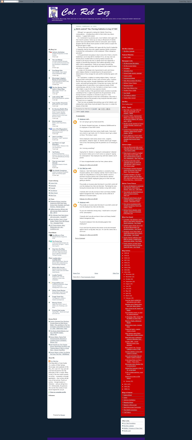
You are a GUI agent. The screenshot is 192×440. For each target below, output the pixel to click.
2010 (125, 386)
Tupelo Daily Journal (130, 98)
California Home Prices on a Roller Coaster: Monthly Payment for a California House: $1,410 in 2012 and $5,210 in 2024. (60, 113)
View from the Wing (58, 249)
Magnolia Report (128, 85)
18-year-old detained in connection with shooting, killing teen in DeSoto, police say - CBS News (134, 187)
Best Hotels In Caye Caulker (60, 104)
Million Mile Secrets (58, 267)
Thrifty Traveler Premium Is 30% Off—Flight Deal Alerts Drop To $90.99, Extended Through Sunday (59, 253)
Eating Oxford (128, 395)
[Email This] (102, 109)
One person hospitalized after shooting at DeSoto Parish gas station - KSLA (132, 205)
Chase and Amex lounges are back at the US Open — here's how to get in (60, 244)
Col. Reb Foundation (130, 423)
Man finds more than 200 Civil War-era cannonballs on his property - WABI (132, 111)
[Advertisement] (59, 37)
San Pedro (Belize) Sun (130, 88)
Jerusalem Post (128, 71)
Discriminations (57, 121)
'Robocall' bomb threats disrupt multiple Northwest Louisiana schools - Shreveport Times (132, 199)
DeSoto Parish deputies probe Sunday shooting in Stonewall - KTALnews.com (133, 211)
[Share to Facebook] (107, 109)
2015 (125, 265)
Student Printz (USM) (130, 90)
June (127, 288)
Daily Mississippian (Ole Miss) (132, 80)
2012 (125, 272)
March (128, 295)
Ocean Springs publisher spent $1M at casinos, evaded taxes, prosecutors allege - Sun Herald (133, 239)
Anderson (83, 119)
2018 (125, 258)
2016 (125, 262)
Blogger (62, 415)
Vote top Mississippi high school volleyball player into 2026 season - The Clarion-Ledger (133, 148)
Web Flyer (53, 195)
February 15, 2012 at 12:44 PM (89, 235)
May (127, 291)
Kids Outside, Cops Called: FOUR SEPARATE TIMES (59, 72)
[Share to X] (105, 109)
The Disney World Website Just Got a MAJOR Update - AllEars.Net (59, 332)
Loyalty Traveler (57, 275)
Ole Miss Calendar (129, 51)
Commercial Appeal (129, 78)
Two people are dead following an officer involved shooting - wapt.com (133, 193)
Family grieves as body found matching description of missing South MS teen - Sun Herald (133, 245)
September (129, 281)
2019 (125, 255)
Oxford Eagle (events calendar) (133, 73)
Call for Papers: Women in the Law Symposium (60, 146)
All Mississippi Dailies (130, 66)
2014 (125, 267)
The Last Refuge (57, 60)
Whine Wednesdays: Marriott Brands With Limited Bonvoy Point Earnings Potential (60, 263)
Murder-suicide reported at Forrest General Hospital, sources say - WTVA (133, 125)
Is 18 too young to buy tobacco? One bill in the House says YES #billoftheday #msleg (60, 155)
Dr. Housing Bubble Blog (60, 109)
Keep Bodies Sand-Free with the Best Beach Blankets (60, 292)
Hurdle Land (127, 431)
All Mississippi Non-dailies (131, 63)
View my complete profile (58, 392)
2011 (125, 384)
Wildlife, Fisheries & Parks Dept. (133, 428)
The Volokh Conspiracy (59, 170)
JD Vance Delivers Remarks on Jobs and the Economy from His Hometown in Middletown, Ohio (60, 64)
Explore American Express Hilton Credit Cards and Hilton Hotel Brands (60, 270)
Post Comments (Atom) (88, 277)
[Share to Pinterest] (109, 109)
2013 (125, 270)
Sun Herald (127, 93)
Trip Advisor (53, 190)
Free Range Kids (57, 70)
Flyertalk (52, 188)
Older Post (116, 273)
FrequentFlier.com (58, 283)
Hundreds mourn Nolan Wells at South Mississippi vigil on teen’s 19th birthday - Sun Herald (133, 233)
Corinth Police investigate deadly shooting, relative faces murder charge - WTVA (133, 131)
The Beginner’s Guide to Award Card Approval (59, 298)
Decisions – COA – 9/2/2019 (60, 138)
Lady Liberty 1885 (57, 97)
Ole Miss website (129, 426)
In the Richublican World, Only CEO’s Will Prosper (60, 82)
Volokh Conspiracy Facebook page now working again (60, 172)
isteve (125, 397)
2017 (125, 260)
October (128, 279)
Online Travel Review (58, 290)
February (128, 298)
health (82, 111)
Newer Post (76, 273)
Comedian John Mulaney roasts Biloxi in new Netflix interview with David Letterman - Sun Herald (133, 221)
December (129, 274)
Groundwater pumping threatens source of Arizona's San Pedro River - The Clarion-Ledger (133, 170)
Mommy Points (57, 302)
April (127, 293)
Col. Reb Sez (54, 361)
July (127, 286)
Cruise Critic (53, 183)
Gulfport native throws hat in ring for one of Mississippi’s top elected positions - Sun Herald (133, 227)
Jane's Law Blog (57, 136)
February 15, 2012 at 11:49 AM (89, 199)
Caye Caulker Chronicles (60, 103)
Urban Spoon (54, 193)
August (128, 284)
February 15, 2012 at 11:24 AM (89, 165)
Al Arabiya (127, 68)
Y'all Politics (127, 412)
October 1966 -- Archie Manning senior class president (132, 343)
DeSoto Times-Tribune (130, 83)
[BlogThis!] (104, 109)
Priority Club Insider (58, 310)
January (128, 381)
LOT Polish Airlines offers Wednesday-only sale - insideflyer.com (57, 227)
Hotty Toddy (127, 57)
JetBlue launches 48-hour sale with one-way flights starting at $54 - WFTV (59, 211)
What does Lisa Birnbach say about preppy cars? (60, 131)
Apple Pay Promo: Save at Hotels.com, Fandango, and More (59, 306)
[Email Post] (99, 109)
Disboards (53, 185)
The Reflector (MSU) (130, 95)
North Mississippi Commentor (132, 407)
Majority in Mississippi (130, 405)
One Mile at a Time (58, 235)
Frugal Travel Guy (57, 296)
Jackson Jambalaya (58, 52)
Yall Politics (56, 152)
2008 (125, 389)
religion (87, 111)
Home (96, 273)
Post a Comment (80, 238)
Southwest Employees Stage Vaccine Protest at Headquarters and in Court (60, 286)
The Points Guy (57, 241)
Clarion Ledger (128, 76)
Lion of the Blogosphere (59, 129)
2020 (125, 253)
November (129, 276)
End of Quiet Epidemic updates (60, 98)
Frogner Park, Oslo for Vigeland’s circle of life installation (58, 278)
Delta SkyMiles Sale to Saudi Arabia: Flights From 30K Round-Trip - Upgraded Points (59, 221)
